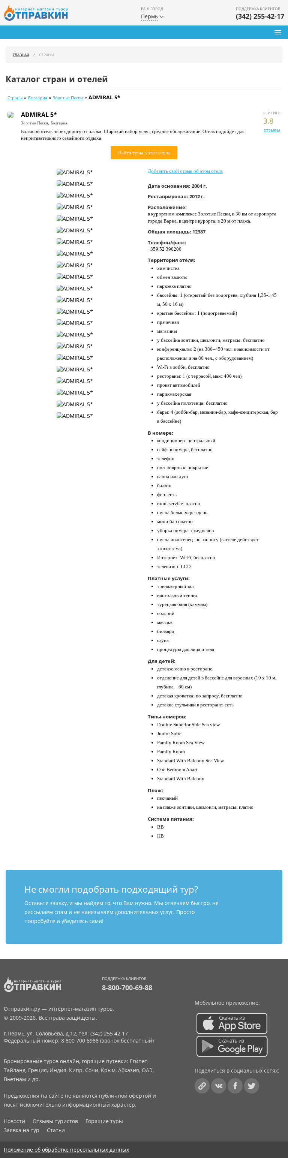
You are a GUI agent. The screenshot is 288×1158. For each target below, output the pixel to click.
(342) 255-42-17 (260, 16)
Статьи (56, 1130)
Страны (15, 97)
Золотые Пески (68, 97)
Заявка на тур (21, 1130)
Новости (14, 1121)
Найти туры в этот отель (144, 153)
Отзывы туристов (55, 1121)
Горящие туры (104, 1121)
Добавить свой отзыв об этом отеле (185, 171)
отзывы (272, 130)
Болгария (37, 97)
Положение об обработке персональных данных (66, 1149)
